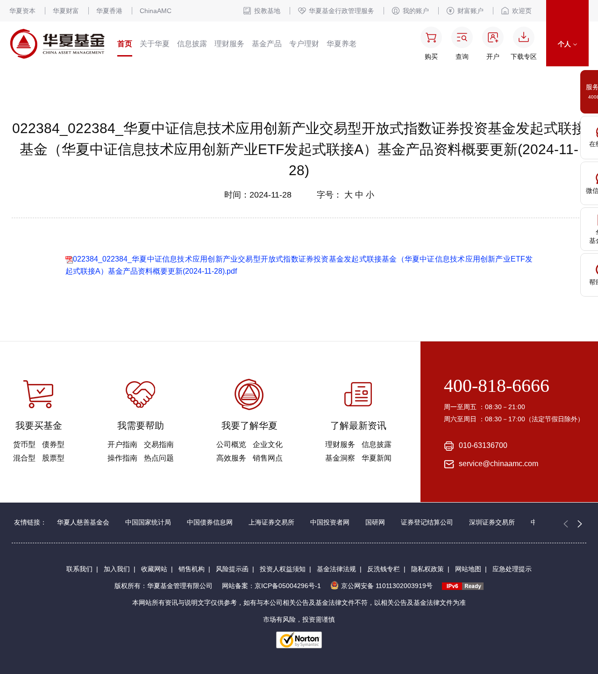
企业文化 (268, 444)
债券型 (53, 444)
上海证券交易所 (271, 522)
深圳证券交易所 (492, 522)
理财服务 (229, 44)
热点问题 (159, 458)
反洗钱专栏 (383, 569)
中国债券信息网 (210, 522)
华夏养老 (341, 44)
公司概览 (231, 444)
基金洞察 (340, 458)
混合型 (24, 458)
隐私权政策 (427, 569)
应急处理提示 (512, 569)
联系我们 (79, 569)
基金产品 (267, 44)
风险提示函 (232, 569)
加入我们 (117, 569)
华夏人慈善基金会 (83, 522)
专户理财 (304, 44)
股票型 (53, 458)
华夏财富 (66, 10)
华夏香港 (109, 10)
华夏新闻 (377, 458)
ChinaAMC (155, 10)
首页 (124, 44)
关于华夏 (155, 44)
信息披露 (192, 44)
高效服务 (231, 458)
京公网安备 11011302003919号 (387, 585)
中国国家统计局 (148, 522)
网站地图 (468, 569)
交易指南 (159, 444)
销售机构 (191, 569)
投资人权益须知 (283, 569)
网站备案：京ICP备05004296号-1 (271, 585)
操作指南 (122, 458)
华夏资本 (22, 10)
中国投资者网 (329, 522)
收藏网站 (154, 569)
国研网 (375, 522)
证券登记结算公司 (427, 522)
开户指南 (122, 444)
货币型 (24, 444)
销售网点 (268, 458)
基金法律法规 (336, 569)
